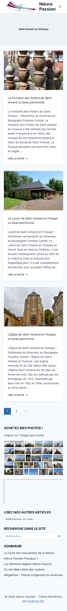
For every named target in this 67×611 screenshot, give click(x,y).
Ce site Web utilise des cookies (24, 569)
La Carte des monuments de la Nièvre (29, 553)
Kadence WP (36, 601)
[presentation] (33, 70)
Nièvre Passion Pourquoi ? (21, 558)
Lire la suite (18, 158)
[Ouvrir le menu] (60, 6)
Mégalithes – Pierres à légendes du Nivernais (33, 575)
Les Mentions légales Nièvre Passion (28, 564)
